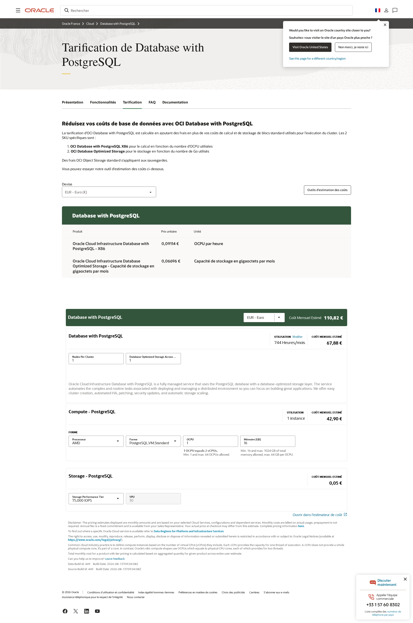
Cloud (90, 24)
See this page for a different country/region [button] (317, 58)
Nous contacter (136, 597)
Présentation (72, 102)
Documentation (175, 102)
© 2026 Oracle (70, 592)
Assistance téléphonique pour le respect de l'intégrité (92, 597)
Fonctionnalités (103, 102)
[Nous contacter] (395, 10)
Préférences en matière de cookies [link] (198, 592)
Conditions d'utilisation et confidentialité (110, 592)
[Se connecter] (386, 10)
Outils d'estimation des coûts (327, 190)
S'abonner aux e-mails (276, 592)
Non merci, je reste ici (353, 47)
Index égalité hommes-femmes (156, 592)
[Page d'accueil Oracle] (39, 10)
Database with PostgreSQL (118, 24)
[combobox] (206, 10)
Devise (67, 184)
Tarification (132, 102)
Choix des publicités (233, 592)
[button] (18, 10)
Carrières (254, 592)
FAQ (152, 102)
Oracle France (71, 24)
